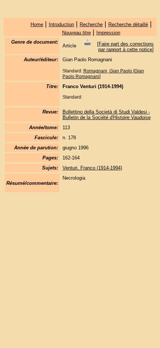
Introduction (61, 24)
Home (37, 24)
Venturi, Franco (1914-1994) (92, 168)
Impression (108, 32)
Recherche (91, 24)
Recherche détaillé (128, 24)
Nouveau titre (76, 32)
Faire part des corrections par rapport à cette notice (126, 46)
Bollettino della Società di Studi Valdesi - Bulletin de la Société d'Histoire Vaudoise (107, 114)
